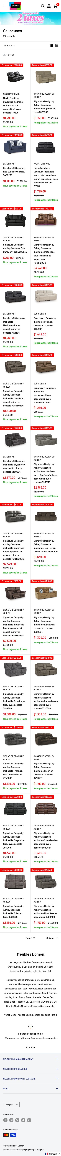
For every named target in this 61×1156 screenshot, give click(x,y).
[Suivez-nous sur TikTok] (23, 1120)
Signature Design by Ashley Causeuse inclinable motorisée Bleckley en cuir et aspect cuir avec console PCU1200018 (13, 549)
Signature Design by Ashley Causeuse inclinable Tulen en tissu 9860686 (13, 911)
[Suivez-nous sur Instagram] (11, 1120)
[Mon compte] (49, 6)
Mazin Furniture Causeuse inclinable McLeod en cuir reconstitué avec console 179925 (13, 105)
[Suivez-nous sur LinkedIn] (29, 1120)
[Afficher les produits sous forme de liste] (56, 45)
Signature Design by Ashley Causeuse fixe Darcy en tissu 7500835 (15, 248)
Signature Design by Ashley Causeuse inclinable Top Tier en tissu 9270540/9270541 (46, 546)
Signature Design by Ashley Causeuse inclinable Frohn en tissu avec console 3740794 (44, 770)
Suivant (50, 938)
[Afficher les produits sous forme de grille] (51, 45)
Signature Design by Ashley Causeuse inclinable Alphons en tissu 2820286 (44, 107)
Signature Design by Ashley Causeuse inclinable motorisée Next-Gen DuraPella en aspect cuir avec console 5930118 (45, 473)
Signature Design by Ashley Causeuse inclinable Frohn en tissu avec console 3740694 (13, 770)
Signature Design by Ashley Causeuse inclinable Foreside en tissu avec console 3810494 (14, 701)
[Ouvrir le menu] (4, 6)
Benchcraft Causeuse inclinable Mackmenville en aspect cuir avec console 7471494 (45, 395)
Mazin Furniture (11, 94)
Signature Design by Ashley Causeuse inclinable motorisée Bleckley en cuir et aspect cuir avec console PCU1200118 (13, 626)
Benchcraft (9, 163)
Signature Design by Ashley (44, 95)
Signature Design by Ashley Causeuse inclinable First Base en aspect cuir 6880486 (45, 911)
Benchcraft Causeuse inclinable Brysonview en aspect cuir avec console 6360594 (14, 466)
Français (9, 1104)
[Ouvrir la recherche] (43, 6)
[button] (53, 1154)
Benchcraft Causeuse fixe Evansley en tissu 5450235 (14, 172)
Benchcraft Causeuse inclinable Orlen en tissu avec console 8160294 (45, 323)
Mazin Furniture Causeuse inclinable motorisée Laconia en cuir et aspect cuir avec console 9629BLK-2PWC (46, 177)
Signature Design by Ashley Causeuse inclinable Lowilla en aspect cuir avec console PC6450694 (13, 398)
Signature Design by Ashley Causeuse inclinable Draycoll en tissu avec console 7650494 (14, 840)
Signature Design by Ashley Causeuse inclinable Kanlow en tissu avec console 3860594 (44, 624)
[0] (55, 6)
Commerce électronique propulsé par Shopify (23, 1149)
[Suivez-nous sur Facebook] (5, 1120)
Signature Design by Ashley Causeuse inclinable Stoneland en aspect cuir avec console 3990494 (46, 840)
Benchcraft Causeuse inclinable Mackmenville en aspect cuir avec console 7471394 (14, 325)
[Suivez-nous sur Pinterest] (17, 1120)
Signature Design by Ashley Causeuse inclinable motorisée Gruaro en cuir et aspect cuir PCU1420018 (44, 253)
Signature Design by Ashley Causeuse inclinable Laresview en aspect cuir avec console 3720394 (46, 701)
